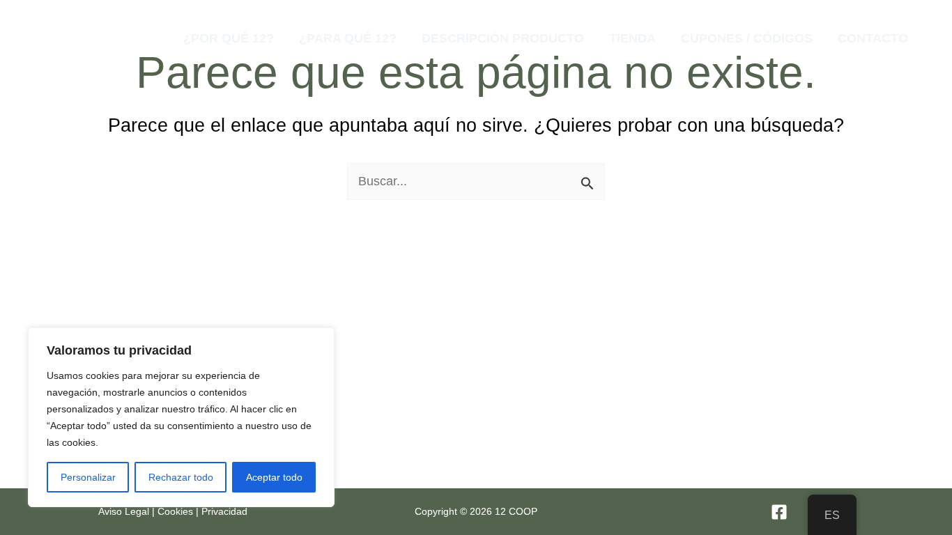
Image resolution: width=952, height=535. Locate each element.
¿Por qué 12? (228, 38)
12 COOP (119, 37)
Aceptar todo (274, 477)
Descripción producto (503, 38)
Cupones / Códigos (747, 38)
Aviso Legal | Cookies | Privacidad (172, 511)
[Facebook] (779, 512)
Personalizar (88, 477)
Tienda (632, 38)
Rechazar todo (180, 477)
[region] (181, 417)
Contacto (873, 38)
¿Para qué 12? (348, 38)
